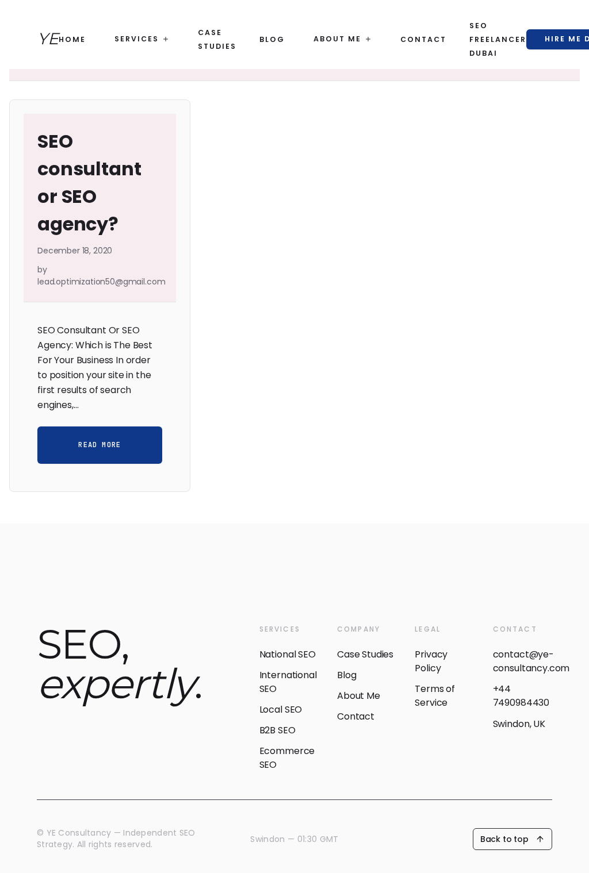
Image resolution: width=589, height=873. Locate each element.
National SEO (287, 654)
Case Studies (365, 654)
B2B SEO (277, 730)
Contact (423, 39)
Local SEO (281, 709)
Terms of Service (435, 695)
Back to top (504, 839)
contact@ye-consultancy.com (522, 661)
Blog (272, 39)
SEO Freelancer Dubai (497, 39)
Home (72, 39)
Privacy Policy (431, 661)
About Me (358, 695)
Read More (99, 444)
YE (48, 38)
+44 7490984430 (521, 695)
